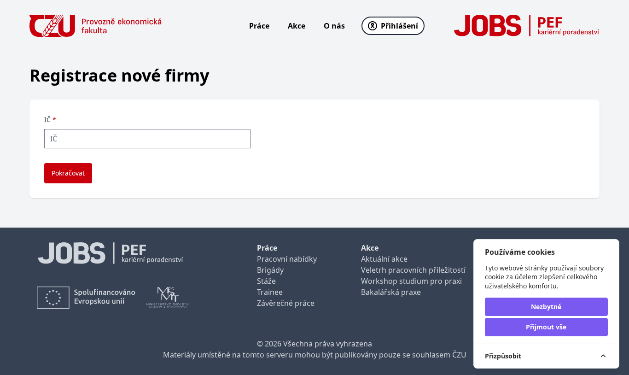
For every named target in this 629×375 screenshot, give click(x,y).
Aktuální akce (384, 259)
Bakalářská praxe (391, 292)
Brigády (270, 270)
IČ (50, 119)
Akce (296, 26)
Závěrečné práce (285, 303)
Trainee (270, 292)
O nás (334, 26)
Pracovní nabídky (287, 259)
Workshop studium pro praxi (411, 281)
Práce (259, 26)
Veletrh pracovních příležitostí (413, 270)
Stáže (266, 281)
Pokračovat (68, 173)
